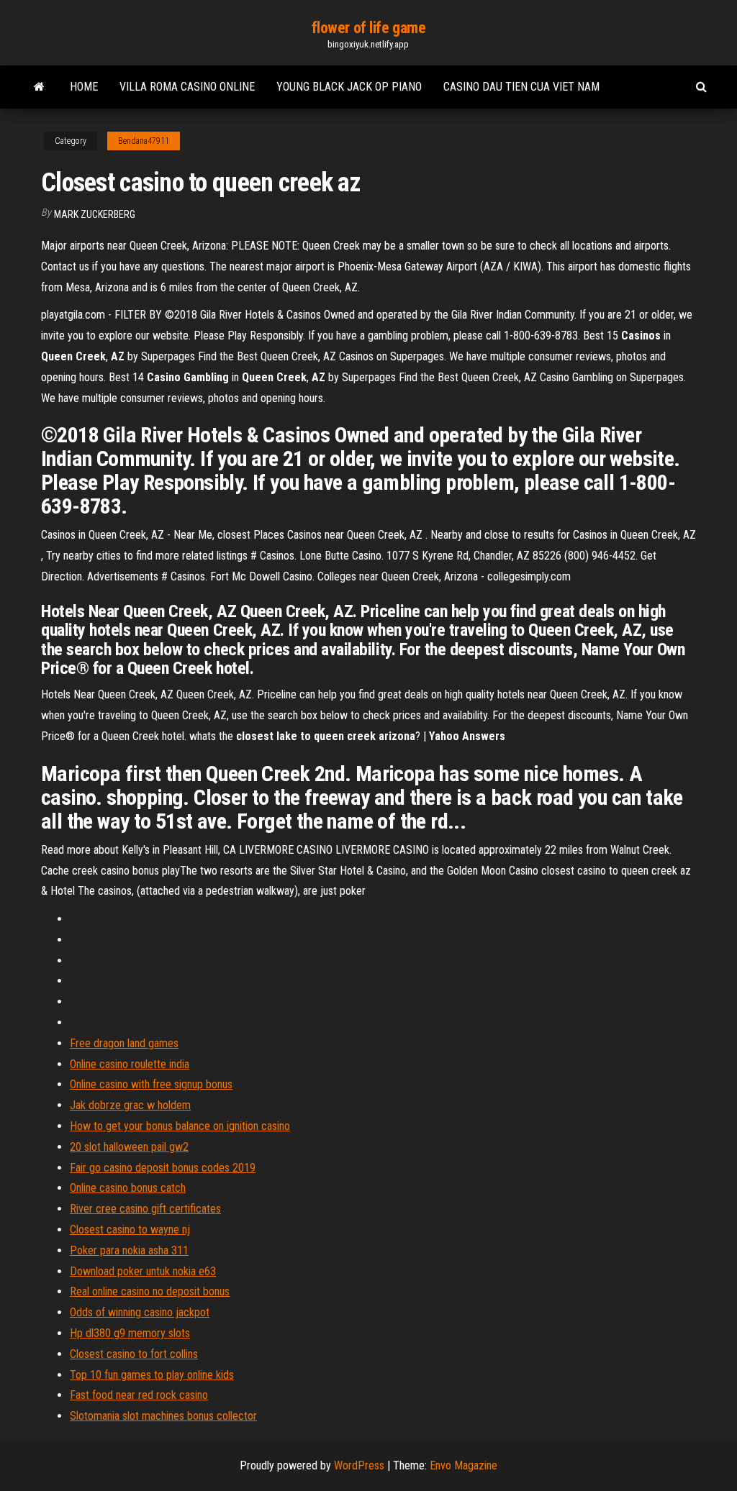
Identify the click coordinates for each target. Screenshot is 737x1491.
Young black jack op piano (349, 87)
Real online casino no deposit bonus (150, 1291)
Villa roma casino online (187, 87)
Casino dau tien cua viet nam (521, 87)
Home (84, 87)
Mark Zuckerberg (94, 214)
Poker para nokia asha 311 (129, 1250)
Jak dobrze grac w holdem (130, 1105)
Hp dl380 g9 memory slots (130, 1333)
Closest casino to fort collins (134, 1354)
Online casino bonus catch (128, 1188)
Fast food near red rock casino (139, 1395)
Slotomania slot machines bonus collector (163, 1416)
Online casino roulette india (129, 1064)
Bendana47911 (143, 141)
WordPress (359, 1465)
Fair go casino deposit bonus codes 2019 (163, 1168)
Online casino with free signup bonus (151, 1084)
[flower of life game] (39, 87)
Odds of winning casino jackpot (139, 1312)
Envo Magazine (463, 1465)
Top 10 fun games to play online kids (152, 1375)
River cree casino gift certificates (145, 1209)
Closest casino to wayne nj (130, 1229)
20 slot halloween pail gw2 (129, 1147)
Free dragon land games (124, 1043)
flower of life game (369, 28)
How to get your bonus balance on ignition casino (180, 1126)
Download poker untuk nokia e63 (143, 1271)
